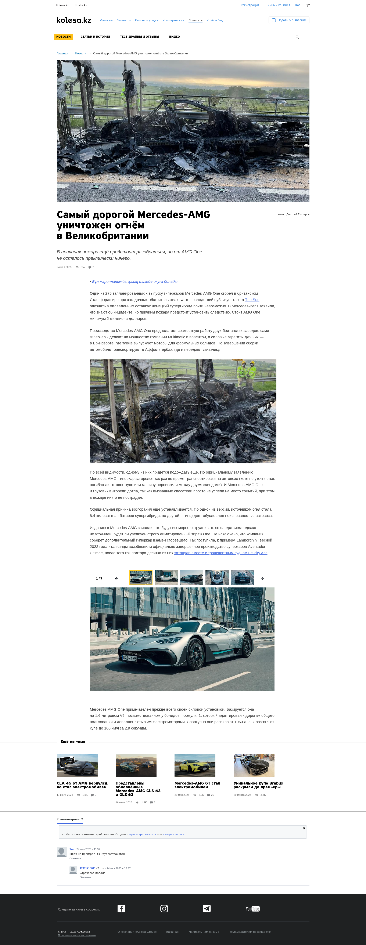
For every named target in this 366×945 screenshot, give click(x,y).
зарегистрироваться (142, 834)
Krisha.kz (81, 5)
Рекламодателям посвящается (250, 931)
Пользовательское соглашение (77, 935)
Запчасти (124, 20)
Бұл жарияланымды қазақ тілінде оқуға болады (134, 281)
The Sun (252, 300)
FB (121, 908)
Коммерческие (173, 20)
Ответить (75, 858)
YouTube (253, 908)
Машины (106, 20)
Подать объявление (292, 20)
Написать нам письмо (204, 931)
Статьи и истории (95, 37)
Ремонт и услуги (146, 20)
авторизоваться (173, 834)
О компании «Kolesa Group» (137, 931)
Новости (63, 37)
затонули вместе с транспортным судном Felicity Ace (221, 553)
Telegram (207, 908)
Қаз (297, 5)
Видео (174, 37)
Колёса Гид (215, 20)
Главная (62, 53)
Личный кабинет (277, 5)
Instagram (164, 908)
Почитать (195, 20)
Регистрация (250, 5)
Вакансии (172, 931)
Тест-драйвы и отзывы (139, 37)
